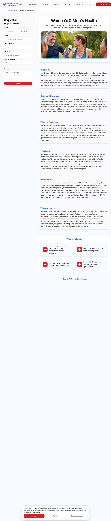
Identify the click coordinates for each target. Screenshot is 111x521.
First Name (7, 28)
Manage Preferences (77, 516)
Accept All (34, 516)
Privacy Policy (36, 512)
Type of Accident (13, 59)
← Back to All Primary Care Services (74, 279)
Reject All (55, 516)
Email (6, 36)
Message (7, 69)
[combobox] (18, 62)
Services (45, 4)
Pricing (56, 4)
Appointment (33, 4)
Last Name (22, 28)
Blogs (92, 4)
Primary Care (80, 4)
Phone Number (9, 44)
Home (21, 4)
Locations (67, 4)
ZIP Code (7, 52)
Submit (18, 83)
